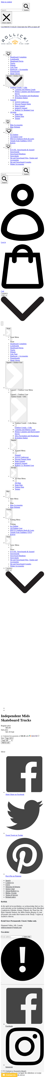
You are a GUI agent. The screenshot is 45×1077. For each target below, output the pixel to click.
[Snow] (11, 547)
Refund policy (11, 897)
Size (2, 738)
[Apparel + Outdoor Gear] (11, 392)
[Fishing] (11, 522)
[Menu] (2, 323)
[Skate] (11, 339)
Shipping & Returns (13, 887)
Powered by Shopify (20, 1071)
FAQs (8, 885)
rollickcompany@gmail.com (11, 927)
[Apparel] (16, 453)
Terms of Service (12, 895)
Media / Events (11, 893)
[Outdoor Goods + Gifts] (16, 425)
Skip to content (6, 2)
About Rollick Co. (12, 891)
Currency (4, 293)
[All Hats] (16, 481)
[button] (22, 736)
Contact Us (10, 883)
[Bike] (11, 501)
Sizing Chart (10, 889)
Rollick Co (9, 1071)
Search (8, 881)
